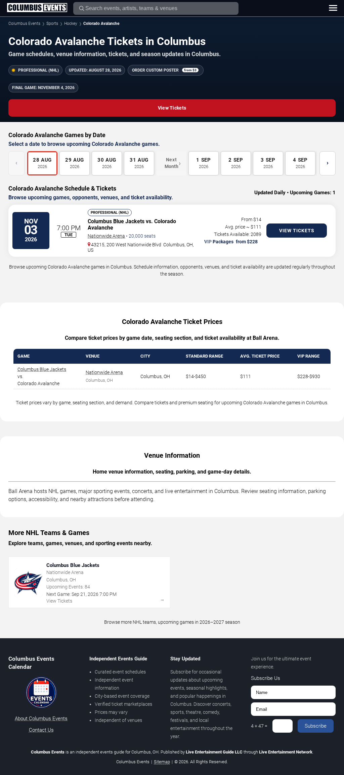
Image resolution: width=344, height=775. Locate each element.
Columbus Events (24, 23)
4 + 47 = (259, 726)
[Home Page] (37, 8)
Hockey (70, 23)
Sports (52, 23)
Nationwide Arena (106, 236)
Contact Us (41, 730)
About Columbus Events (41, 719)
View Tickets (172, 108)
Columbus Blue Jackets (116, 221)
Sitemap (162, 761)
